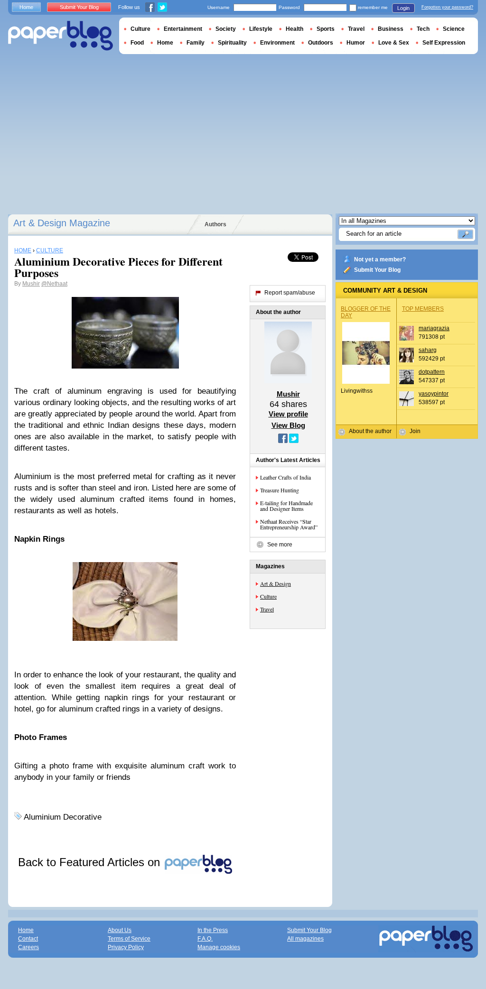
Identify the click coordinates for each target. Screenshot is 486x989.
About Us (119, 930)
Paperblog (60, 36)
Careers (28, 947)
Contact (28, 938)
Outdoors (320, 42)
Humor (355, 42)
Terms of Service (129, 938)
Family (196, 42)
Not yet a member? (380, 259)
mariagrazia (434, 328)
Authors (215, 224)
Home (26, 7)
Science (454, 29)
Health (294, 29)
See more (279, 544)
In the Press (212, 930)
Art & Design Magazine (61, 223)
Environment (277, 42)
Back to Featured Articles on (90, 862)
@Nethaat (54, 283)
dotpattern (432, 372)
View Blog (288, 425)
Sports (326, 29)
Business (390, 29)
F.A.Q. (205, 938)
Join (415, 431)
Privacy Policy (126, 947)
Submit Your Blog (377, 270)
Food (137, 42)
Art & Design (275, 583)
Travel (267, 609)
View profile (288, 414)
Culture (268, 596)
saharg (428, 350)
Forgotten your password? (447, 7)
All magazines (305, 938)
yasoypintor (434, 393)
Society (225, 29)
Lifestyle (260, 29)
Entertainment (183, 29)
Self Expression (443, 42)
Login (403, 8)
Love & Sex (393, 42)
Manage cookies (218, 947)
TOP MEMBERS (423, 308)
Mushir (31, 283)
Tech (423, 29)
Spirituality (232, 42)
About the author (370, 431)
